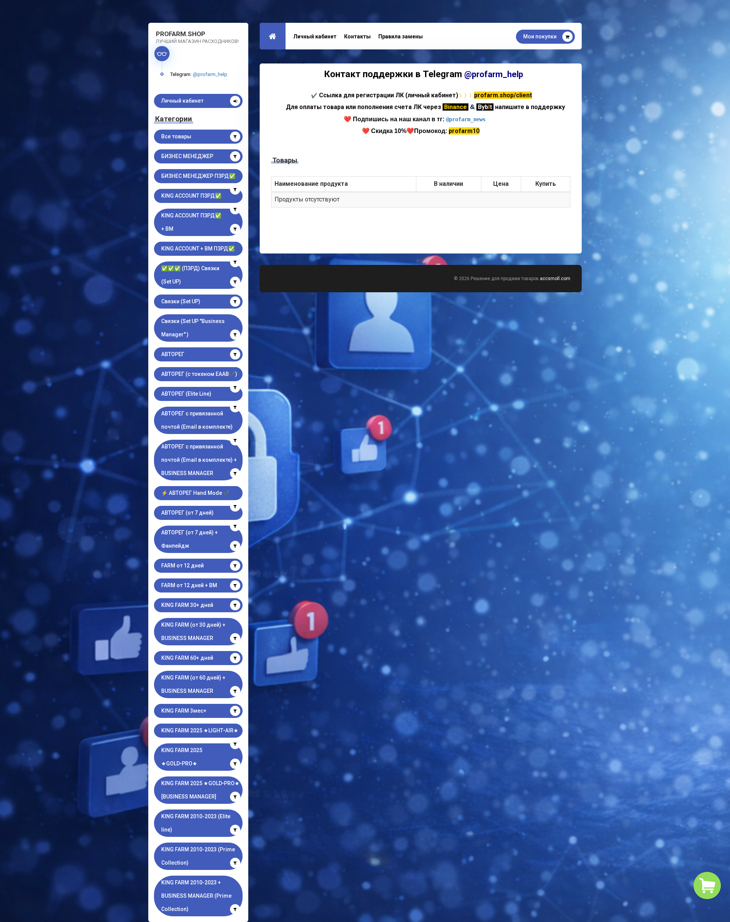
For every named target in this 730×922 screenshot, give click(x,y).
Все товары (176, 136)
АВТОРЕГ (172, 354)
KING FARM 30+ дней (187, 605)
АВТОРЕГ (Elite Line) (186, 394)
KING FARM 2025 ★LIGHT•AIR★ (199, 730)
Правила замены (400, 36)
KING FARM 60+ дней (187, 658)
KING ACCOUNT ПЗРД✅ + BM (191, 222)
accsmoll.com (555, 278)
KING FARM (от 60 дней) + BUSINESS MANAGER (193, 684)
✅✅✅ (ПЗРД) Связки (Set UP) (190, 275)
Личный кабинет (182, 101)
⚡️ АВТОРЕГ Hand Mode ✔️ (195, 493)
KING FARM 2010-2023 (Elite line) (195, 823)
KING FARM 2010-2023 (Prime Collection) (198, 856)
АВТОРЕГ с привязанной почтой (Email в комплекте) (197, 420)
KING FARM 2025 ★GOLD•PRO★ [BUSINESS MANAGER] (200, 790)
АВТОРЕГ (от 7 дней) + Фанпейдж (189, 539)
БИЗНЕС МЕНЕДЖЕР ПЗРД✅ (198, 176)
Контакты (357, 36)
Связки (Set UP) (180, 301)
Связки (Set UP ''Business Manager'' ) (193, 327)
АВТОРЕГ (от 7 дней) (187, 513)
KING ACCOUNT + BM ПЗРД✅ (198, 249)
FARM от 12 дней (182, 565)
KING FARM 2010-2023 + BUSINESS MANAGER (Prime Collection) (196, 895)
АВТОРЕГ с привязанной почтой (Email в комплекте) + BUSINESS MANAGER (199, 460)
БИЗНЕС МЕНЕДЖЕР (187, 156)
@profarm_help (210, 74)
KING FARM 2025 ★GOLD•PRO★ (181, 757)
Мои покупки (540, 36)
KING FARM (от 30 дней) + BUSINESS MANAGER (193, 631)
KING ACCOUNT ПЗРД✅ (191, 196)
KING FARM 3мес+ (183, 711)
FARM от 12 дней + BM (189, 585)
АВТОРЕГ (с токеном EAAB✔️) (199, 374)
